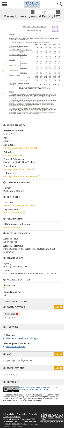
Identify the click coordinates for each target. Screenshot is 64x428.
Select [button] (54, 12)
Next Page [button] (58, 12)
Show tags (10, 313)
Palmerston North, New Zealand (19, 205)
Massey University (12, 154)
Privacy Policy (9, 414)
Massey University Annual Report (23, 338)
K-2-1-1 (6, 288)
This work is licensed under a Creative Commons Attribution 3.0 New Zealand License (38, 388)
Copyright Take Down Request (20, 415)
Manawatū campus (15, 346)
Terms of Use (22, 414)
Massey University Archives (17, 169)
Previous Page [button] (33, 12)
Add (57, 307)
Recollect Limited (27, 424)
